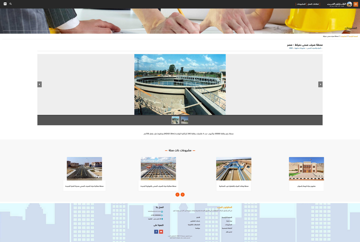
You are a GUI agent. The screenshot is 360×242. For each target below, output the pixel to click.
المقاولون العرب (224, 207)
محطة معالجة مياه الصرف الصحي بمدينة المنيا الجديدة (84, 186)
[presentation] (177, 195)
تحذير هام (229, 232)
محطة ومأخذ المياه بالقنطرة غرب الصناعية (233, 186)
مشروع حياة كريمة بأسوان (306, 186)
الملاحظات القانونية (194, 225)
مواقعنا (197, 228)
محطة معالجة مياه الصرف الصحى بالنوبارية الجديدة (158, 186)
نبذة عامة (229, 221)
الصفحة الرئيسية (353, 36)
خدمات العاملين (195, 221)
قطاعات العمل (313, 4)
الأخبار (198, 217)
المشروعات (301, 4)
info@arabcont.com (154, 211)
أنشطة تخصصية (227, 228)
